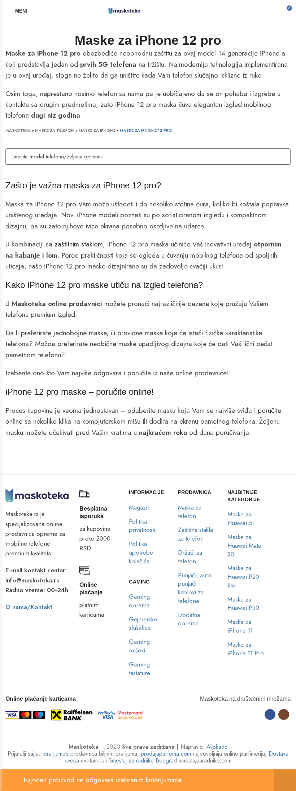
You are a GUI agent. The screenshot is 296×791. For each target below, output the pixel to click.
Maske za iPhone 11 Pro (245, 648)
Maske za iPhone (97, 130)
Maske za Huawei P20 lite (243, 577)
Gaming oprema (139, 600)
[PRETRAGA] (281, 156)
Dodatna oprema (189, 619)
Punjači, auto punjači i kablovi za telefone (194, 588)
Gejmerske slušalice (143, 623)
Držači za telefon (190, 556)
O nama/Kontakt (28, 607)
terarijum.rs (55, 754)
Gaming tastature (139, 668)
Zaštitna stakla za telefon (195, 534)
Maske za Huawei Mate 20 (244, 546)
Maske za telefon (54, 130)
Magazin (140, 507)
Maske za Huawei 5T (241, 518)
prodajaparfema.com (166, 754)
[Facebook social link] (270, 714)
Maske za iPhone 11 (240, 626)
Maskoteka (18, 130)
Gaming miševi (139, 646)
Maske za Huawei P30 (243, 603)
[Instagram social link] (283, 714)
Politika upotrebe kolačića (141, 552)
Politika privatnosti (142, 525)
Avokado (217, 747)
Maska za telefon (189, 511)
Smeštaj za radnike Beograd (143, 760)
